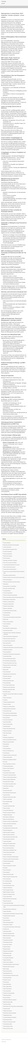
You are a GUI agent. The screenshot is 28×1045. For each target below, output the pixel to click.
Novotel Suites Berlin (8, 790)
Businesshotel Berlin (8, 971)
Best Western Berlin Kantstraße (10, 1013)
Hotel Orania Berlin (7, 733)
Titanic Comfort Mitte (8, 799)
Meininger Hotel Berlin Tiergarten (10, 560)
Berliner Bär (6, 669)
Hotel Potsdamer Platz (8, 1026)
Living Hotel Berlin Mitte (8, 903)
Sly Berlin (5, 700)
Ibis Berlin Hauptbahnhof (9, 737)
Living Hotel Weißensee (8, 810)
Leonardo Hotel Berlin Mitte (9, 806)
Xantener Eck (6, 929)
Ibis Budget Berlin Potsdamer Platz (11, 828)
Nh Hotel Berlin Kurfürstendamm (10, 713)
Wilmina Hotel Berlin (8, 730)
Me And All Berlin (7, 997)
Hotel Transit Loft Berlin (8, 962)
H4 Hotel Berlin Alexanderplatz (10, 660)
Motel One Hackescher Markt (9, 1021)
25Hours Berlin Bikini (8, 757)
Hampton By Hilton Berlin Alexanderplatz (12, 654)
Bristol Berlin (6, 788)
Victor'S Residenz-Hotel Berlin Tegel (11, 975)
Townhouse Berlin (7, 1004)
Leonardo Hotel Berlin (8, 719)
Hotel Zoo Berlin (7, 795)
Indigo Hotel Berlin (7, 960)
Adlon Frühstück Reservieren (9, 567)
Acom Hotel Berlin (7, 991)
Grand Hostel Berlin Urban (9, 885)
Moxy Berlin (6, 626)
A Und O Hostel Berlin (8, 593)
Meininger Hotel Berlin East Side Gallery (12, 581)
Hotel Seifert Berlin (7, 984)
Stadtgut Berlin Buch (8, 1015)
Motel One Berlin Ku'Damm (9, 834)
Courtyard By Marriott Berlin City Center (11, 564)
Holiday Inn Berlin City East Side (10, 755)
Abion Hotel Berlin (7, 870)
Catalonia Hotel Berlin (8, 825)
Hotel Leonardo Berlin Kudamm (10, 739)
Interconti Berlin (7, 717)
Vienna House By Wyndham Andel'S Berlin (12, 617)
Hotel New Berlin (7, 946)
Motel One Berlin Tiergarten (9, 832)
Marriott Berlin (6, 744)
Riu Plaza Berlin (7, 558)
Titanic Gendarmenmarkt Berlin (10, 823)
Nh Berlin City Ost (7, 979)
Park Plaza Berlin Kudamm (9, 839)
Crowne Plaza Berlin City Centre (10, 663)
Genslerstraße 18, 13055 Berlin (10, 586)
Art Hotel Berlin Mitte (8, 1024)
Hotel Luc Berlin (7, 808)
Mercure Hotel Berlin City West (10, 865)
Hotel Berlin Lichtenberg (8, 786)
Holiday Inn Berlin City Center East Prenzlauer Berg (14, 577)
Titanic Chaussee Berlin (8, 621)
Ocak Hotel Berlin (7, 671)
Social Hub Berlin (7, 623)
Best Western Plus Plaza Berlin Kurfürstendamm (13, 1006)
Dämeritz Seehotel (7, 901)
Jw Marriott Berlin (7, 590)
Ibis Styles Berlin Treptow (9, 781)
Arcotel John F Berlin (8, 944)
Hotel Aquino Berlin (7, 931)
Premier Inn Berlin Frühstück (9, 812)
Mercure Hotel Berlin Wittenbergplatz (11, 856)
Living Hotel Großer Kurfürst (9, 772)
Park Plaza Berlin (7, 678)
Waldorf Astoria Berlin (8, 649)
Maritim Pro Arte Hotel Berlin (9, 687)
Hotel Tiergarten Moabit (8, 890)
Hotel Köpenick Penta (8, 942)
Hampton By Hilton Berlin (9, 604)
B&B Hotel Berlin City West (9, 892)
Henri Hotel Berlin (7, 878)
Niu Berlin (6, 867)
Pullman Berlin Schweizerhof (9, 599)
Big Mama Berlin (7, 949)
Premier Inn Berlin (7, 704)
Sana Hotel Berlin (7, 682)
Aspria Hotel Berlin (7, 722)
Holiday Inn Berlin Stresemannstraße (11, 859)
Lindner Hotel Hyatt (7, 854)
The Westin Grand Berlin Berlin (10, 783)
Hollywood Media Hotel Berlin (10, 708)
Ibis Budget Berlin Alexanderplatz (10, 715)
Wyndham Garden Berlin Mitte (10, 797)
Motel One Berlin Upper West (9, 638)
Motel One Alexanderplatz (9, 741)
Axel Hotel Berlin (7, 863)
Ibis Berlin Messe (7, 691)
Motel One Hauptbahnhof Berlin (10, 759)
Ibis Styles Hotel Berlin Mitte (9, 588)
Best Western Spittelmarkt (9, 817)
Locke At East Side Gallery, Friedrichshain (12, 926)
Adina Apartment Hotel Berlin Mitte (10, 836)
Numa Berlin (6, 746)
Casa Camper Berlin (8, 896)
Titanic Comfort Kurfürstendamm (10, 777)
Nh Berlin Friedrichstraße (9, 606)
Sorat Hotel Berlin (7, 748)
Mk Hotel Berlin (7, 615)
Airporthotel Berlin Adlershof (9, 915)
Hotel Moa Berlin (7, 726)
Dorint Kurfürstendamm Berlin (10, 658)
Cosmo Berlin (6, 918)
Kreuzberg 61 (6, 982)
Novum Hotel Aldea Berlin (9, 848)
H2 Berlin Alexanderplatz (9, 861)
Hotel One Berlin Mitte (8, 724)
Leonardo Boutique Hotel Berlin (10, 1017)
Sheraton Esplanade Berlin (9, 702)
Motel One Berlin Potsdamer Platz (10, 876)
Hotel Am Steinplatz (7, 955)
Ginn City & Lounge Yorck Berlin (10, 562)
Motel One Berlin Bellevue (9, 819)
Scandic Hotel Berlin (8, 551)
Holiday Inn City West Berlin (9, 706)
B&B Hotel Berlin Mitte (8, 1002)
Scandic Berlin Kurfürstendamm (10, 569)
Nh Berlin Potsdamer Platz (9, 933)
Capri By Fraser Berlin (8, 630)
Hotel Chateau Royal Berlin (9, 852)
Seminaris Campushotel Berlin (10, 775)
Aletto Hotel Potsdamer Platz (9, 728)
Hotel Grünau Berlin (8, 988)
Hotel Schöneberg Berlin (9, 922)
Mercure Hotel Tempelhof (9, 768)
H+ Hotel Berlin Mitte (8, 881)
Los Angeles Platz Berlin (8, 957)
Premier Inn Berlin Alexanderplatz (10, 595)
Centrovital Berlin (7, 612)
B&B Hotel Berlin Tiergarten (9, 935)
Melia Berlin (6, 584)
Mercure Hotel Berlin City (9, 750)
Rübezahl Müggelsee (8, 830)
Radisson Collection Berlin (9, 601)
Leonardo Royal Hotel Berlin (9, 640)
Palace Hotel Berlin (7, 697)
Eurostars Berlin (7, 770)
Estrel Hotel (6, 619)
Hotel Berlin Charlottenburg (9, 845)
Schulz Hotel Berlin (7, 547)
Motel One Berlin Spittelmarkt (9, 779)
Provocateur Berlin (7, 883)
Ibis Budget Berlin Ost (8, 973)
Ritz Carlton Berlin (7, 643)
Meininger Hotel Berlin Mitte (9, 689)
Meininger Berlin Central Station (10, 665)
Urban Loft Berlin (7, 542)
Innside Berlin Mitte (7, 656)
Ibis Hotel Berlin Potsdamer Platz (10, 549)
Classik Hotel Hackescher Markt (10, 610)
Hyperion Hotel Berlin (8, 608)
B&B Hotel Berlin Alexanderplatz (10, 898)
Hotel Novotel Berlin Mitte (9, 680)
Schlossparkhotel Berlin (8, 766)
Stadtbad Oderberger (8, 814)
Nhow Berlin (6, 803)
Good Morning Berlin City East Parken (11, 964)
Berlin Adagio (6, 968)
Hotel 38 (5, 735)
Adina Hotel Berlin (7, 937)
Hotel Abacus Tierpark (8, 924)
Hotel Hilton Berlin (7, 667)
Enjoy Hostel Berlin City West (9, 764)
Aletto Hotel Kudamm (8, 556)
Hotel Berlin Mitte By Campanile (10, 999)
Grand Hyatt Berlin (7, 652)
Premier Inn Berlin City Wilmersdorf (11, 821)
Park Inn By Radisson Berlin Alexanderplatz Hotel (14, 597)
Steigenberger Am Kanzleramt (10, 674)
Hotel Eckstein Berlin (8, 1019)
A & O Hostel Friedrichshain (9, 685)
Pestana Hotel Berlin (8, 553)
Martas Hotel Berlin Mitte (8, 874)
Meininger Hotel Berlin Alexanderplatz (11, 545)
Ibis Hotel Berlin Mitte (8, 801)
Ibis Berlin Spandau (7, 676)
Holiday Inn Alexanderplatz (9, 993)
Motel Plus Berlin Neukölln (9, 966)
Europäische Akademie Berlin (10, 575)
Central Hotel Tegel (7, 711)
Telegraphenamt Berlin (8, 940)
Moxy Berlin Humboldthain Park (10, 850)
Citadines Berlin (7, 1008)
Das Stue (5, 761)
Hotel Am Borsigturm (8, 579)
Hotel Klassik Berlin (7, 977)
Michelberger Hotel (7, 953)
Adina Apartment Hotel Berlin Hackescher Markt (13, 913)
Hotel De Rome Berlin (8, 645)
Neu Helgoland (7, 872)
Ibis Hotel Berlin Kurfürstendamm (10, 628)
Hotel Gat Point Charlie (8, 1028)
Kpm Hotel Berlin (7, 920)
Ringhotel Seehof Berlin (8, 951)
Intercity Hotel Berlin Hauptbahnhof (11, 636)
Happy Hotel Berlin (7, 911)
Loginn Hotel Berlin (7, 841)
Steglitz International (8, 1010)
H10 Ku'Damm (6, 753)
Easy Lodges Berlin (7, 986)
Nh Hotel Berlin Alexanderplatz (10, 792)
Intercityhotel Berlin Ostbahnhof (10, 909)
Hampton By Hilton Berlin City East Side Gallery (13, 647)
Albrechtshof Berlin (7, 995)
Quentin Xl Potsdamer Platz (9, 894)
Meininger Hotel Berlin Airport (9, 843)
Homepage (3, 1)
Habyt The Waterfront (8, 887)
